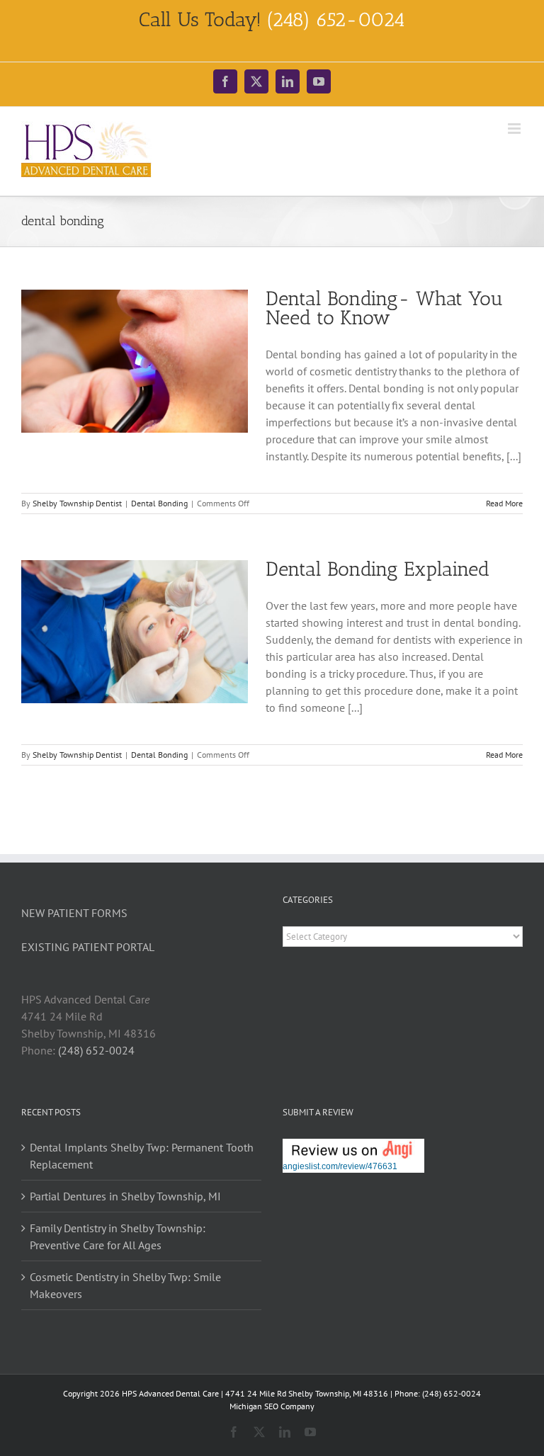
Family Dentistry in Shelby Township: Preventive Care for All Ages (117, 1236)
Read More (504, 503)
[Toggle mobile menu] (515, 128)
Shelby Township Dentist (77, 503)
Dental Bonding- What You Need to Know (384, 308)
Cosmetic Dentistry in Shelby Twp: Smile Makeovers (125, 1285)
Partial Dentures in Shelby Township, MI (125, 1196)
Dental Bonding (159, 503)
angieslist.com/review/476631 (340, 1166)
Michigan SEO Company (272, 1406)
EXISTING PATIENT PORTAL (87, 947)
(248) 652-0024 (96, 1050)
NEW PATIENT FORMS (74, 913)
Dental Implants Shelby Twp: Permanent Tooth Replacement (142, 1155)
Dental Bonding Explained (377, 569)
